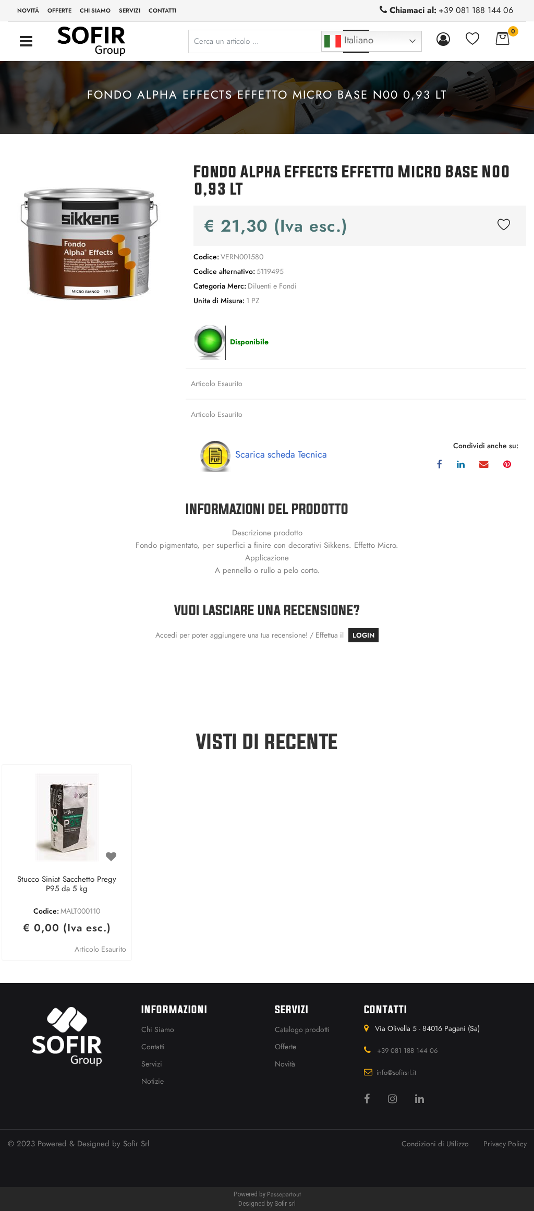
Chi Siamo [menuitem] (157, 1029)
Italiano (357, 40)
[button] (89, 237)
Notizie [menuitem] (152, 1081)
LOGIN (363, 635)
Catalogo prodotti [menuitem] (302, 1029)
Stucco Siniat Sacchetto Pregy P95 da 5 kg (66, 884)
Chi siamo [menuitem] (95, 10)
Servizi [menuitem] (129, 10)
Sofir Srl (136, 1143)
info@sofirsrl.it (396, 1072)
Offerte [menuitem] (59, 10)
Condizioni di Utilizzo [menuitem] (435, 1143)
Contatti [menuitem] (162, 10)
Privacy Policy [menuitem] (505, 1143)
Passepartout (284, 1194)
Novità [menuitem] (28, 10)
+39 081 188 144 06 (476, 10)
